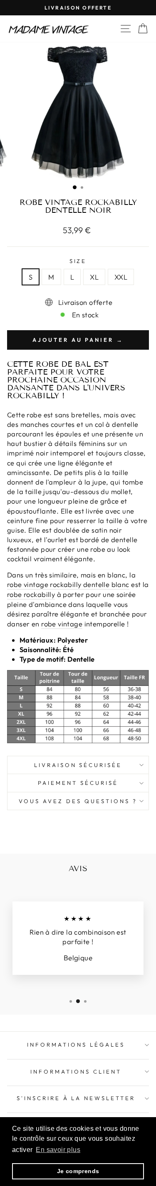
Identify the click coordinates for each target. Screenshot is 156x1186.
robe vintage (61, 623)
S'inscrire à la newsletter (76, 1098)
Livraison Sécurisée (78, 765)
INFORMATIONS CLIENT (75, 1071)
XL (94, 277)
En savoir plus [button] (58, 1149)
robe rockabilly (31, 594)
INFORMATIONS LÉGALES (76, 1044)
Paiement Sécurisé (78, 782)
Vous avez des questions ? (78, 801)
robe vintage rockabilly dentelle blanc (68, 584)
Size (78, 261)
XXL (120, 277)
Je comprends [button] (78, 1171)
